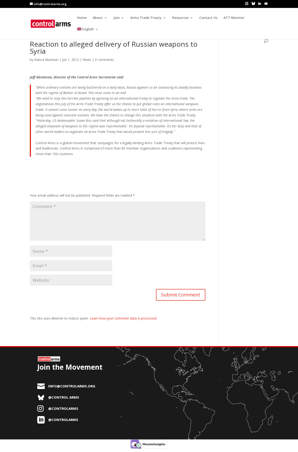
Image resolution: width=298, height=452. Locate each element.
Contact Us (208, 18)
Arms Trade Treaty (146, 18)
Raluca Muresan (46, 59)
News (87, 59)
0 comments (104, 59)
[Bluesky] (253, 3)
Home (82, 18)
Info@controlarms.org (71, 386)
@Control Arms (63, 397)
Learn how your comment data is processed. (123, 318)
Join (116, 18)
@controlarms (63, 408)
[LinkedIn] (259, 3)
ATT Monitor (234, 18)
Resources (180, 18)
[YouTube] (266, 3)
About (98, 18)
